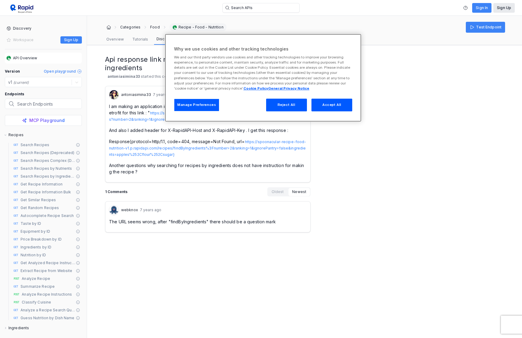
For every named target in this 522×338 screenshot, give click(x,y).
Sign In (482, 7)
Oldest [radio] (278, 191)
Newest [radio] (299, 191)
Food (155, 27)
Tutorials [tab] (140, 39)
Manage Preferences (196, 105)
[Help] (465, 8)
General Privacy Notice (288, 88)
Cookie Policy (255, 88)
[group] (289, 191)
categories (130, 27)
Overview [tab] (115, 39)
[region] (263, 78)
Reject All (286, 105)
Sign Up (504, 7)
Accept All (331, 105)
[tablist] (142, 39)
